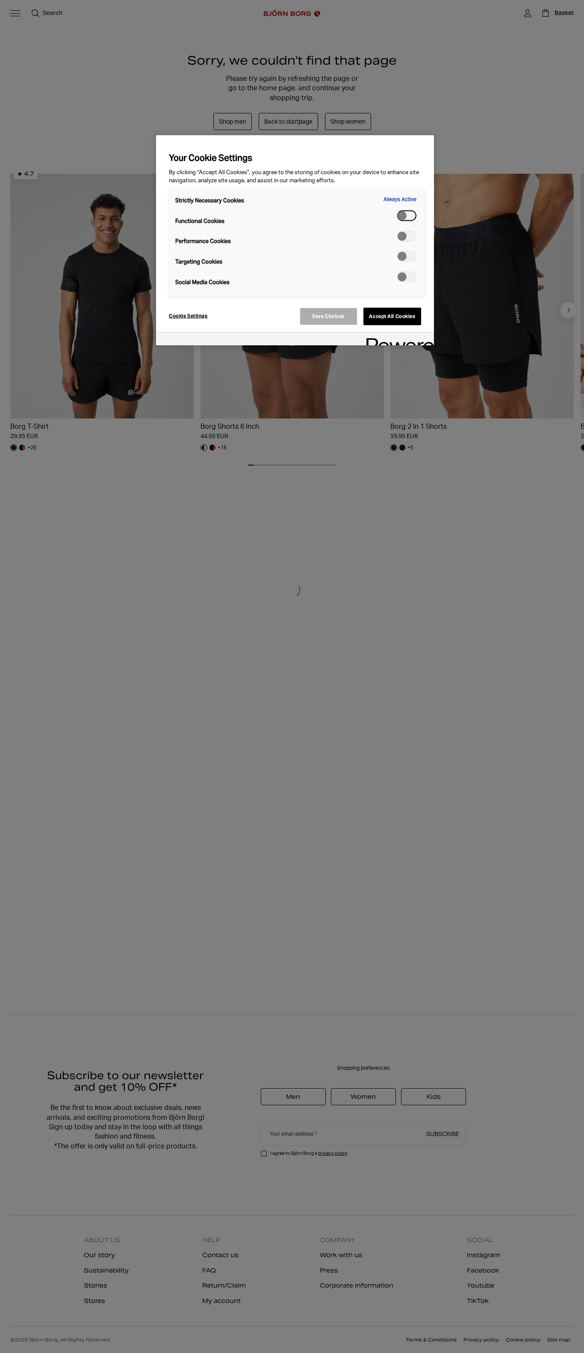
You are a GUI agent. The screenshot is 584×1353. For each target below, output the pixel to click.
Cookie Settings (188, 316)
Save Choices (328, 316)
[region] (295, 240)
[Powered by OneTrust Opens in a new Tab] (397, 340)
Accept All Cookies (392, 316)
